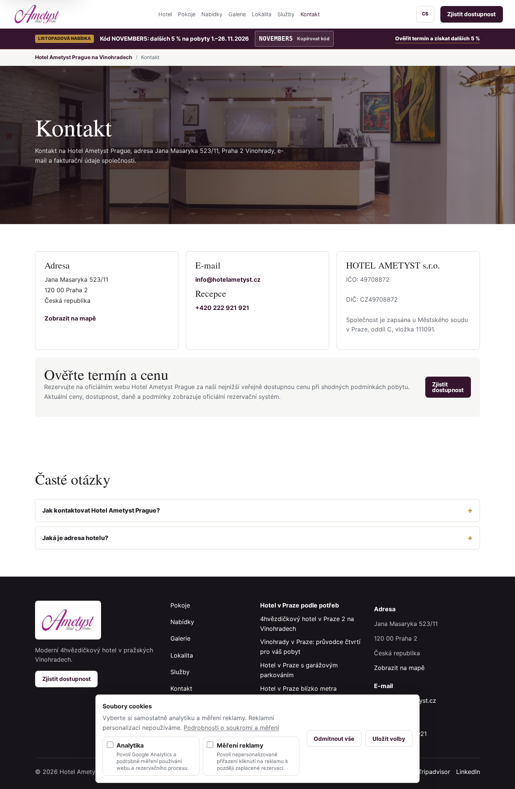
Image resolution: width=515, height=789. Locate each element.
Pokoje (186, 14)
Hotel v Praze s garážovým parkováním (299, 670)
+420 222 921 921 (222, 307)
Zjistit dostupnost (471, 14)
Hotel (165, 14)
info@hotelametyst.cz (228, 279)
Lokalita (261, 14)
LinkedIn (468, 771)
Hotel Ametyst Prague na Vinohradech (83, 57)
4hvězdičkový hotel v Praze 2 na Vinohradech (307, 623)
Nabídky (211, 14)
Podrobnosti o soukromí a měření (231, 727)
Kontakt (310, 14)
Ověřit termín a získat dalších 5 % (437, 38)
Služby (285, 14)
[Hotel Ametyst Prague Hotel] (37, 14)
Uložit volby (388, 738)
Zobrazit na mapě (70, 318)
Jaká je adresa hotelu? (75, 538)
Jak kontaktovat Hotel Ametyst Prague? (101, 510)
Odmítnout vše (334, 738)
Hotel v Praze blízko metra (298, 688)
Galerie (237, 14)
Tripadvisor (434, 771)
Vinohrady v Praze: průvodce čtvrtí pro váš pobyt (310, 646)
